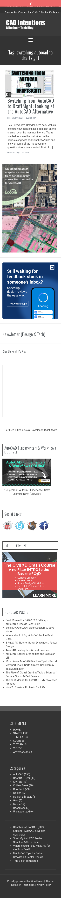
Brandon (32, 118)
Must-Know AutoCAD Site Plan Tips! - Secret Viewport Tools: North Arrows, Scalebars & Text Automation (31, 665)
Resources (19, 808)
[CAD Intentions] (30, 24)
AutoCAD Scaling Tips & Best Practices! (28, 650)
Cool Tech (24, 152)
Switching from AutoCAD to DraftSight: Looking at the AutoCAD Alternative (30, 106)
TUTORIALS (20, 744)
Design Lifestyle (22, 796)
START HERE (20, 733)
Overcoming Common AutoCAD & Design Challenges (33, 10)
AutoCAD (14, 152)
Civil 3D (17, 781)
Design (17, 792)
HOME (16, 729)
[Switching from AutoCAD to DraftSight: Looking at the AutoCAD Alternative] (29, 83)
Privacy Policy (43, 884)
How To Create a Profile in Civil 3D (25, 687)
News (16, 804)
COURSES (19, 740)
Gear (15, 800)
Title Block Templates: (25, 860)
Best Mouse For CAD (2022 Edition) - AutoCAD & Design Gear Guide (29, 831)
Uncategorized (21, 811)
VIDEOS (17, 748)
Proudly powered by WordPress (25, 881)
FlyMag (14, 884)
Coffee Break (20, 785)
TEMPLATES (20, 737)
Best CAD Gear (21, 778)
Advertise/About (22, 752)
